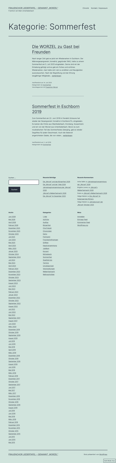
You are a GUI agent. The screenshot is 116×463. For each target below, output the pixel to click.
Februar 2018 (13, 376)
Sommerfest (47, 85)
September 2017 (14, 384)
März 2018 (12, 373)
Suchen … (12, 178)
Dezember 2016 (14, 396)
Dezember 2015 (14, 425)
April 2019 (12, 350)
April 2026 (12, 222)
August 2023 (13, 283)
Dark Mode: (108, 461)
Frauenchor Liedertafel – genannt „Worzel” (33, 454)
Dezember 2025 (14, 228)
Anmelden (81, 217)
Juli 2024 (11, 260)
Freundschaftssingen (50, 240)
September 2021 (14, 318)
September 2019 (14, 335)
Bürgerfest (47, 225)
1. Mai (45, 217)
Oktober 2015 (13, 431)
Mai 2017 (11, 390)
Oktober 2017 (13, 382)
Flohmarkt (46, 237)
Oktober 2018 (13, 358)
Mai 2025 (11, 243)
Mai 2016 (11, 416)
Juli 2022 (11, 309)
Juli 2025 (11, 237)
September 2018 (14, 361)
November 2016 (14, 399)
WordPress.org (82, 225)
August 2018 (12, 364)
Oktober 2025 (13, 234)
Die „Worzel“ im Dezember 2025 (54, 196)
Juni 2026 (12, 217)
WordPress (103, 454)
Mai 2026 (11, 219)
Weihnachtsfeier (49, 274)
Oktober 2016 (13, 402)
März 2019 (12, 353)
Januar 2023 (13, 295)
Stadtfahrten (47, 260)
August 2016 (12, 408)
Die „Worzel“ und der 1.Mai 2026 (54, 184)
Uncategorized (48, 266)
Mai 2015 (11, 442)
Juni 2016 (11, 413)
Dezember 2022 (14, 298)
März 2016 (12, 419)
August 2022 (13, 306)
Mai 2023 (11, 289)
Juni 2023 (12, 286)
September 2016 (14, 405)
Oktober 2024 (13, 254)
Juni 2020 (12, 324)
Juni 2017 (11, 387)
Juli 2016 (11, 410)
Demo (45, 234)
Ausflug (45, 222)
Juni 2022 (12, 312)
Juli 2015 (11, 437)
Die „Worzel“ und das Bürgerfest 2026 (56, 182)
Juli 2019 (11, 341)
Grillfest (45, 243)
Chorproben (47, 231)
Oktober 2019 (13, 332)
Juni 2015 (11, 439)
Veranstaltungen (49, 269)
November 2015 (14, 428)
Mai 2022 (11, 315)
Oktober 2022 (13, 300)
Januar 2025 (13, 251)
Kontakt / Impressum (99, 8)
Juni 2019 (11, 344)
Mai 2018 (11, 370)
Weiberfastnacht (49, 271)
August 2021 (12, 321)
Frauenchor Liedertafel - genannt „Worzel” (33, 8)
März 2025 (12, 248)
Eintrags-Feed (82, 219)
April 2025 (12, 245)
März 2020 (12, 327)
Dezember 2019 (14, 329)
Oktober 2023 (13, 277)
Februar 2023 (13, 292)
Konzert (46, 251)
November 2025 (14, 231)
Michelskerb (47, 254)
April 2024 (12, 266)
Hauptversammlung (50, 245)
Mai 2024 (11, 263)
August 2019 (12, 338)
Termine (46, 263)
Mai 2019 (11, 347)
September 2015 (14, 434)
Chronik (86, 8)
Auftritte (46, 219)
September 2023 (14, 280)
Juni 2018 (11, 367)
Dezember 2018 (14, 356)
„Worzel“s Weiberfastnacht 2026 (54, 193)
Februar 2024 (13, 269)
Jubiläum (46, 248)
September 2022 (14, 303)
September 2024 (14, 257)
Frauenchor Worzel (52, 87)
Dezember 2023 (14, 271)
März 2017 (12, 393)
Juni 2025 (12, 240)
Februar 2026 (13, 225)
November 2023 (14, 274)
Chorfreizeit (47, 228)
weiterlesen (56, 76)
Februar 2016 (13, 422)
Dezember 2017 (14, 379)
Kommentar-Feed (83, 222)
